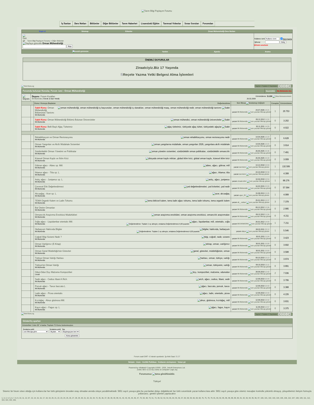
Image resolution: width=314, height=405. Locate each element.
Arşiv (138, 362)
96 (256, 398)
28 (76, 398)
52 (161, 398)
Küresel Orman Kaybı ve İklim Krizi (52, 158)
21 (55, 398)
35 (100, 398)
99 (117, 398)
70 (141, 398)
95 (253, 398)
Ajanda (217, 52)
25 (67, 398)
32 (88, 398)
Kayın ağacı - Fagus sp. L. (47, 307)
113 (3, 400)
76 (203, 398)
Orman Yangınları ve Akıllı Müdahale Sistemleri (57, 144)
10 (20, 398)
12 (26, 398)
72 (97, 398)
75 (206, 398)
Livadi (37, 274)
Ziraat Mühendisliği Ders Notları (221, 31)
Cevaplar (275, 103)
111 (305, 398)
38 (108, 398)
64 (173, 398)
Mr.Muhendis (37, 99)
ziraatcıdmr (241, 181)
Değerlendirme (224, 103)
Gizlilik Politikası (149, 362)
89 (235, 398)
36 (103, 398)
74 (150, 398)
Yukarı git (182, 362)
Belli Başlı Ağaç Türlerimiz (60, 127)
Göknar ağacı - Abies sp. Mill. (49, 165)
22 (58, 398)
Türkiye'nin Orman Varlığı (47, 265)
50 (144, 398)
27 (73, 398)
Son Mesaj (241, 103)
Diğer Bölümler (58, 41)
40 (114, 398)
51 (153, 398)
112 (308, 398)
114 (6, 400)
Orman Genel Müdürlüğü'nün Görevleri (53, 251)
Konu (37, 103)
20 (52, 398)
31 (85, 398)
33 (91, 398)
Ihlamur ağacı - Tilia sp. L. (47, 172)
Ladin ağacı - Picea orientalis (48, 293)
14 (35, 398)
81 (214, 398)
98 (229, 398)
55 (176, 398)
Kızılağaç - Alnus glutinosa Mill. (50, 300)
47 (138, 398)
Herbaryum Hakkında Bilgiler (48, 229)
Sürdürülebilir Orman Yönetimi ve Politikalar (55, 151)
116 (14, 400)
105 (281, 398)
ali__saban (241, 202)
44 (132, 398)
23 (61, 398)
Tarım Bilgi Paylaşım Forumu (38, 41)
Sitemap (84, 31)
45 (129, 398)
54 (167, 398)
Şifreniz (257, 42)
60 (185, 398)
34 (94, 398)
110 (289, 398)
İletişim (131, 362)
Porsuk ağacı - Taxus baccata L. (50, 286)
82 (220, 398)
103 (273, 398)
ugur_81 (242, 195)
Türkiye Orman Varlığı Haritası (49, 258)
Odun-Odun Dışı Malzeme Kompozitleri (53, 272)
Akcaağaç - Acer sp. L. (46, 193)
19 (50, 398)
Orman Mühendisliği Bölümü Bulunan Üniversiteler (71, 120)
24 (64, 398)
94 (250, 398)
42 (123, 398)
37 (105, 398)
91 (241, 398)
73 (156, 398)
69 (197, 398)
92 (244, 398)
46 (135, 398)
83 (217, 398)
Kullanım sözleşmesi (167, 362)
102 (269, 398)
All (289, 86)
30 (82, 398)
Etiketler (128, 31)
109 (301, 398)
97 (259, 398)
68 (200, 398)
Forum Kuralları (48, 96)
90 (238, 398)
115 (10, 400)
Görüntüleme (286, 103)
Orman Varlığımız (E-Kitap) (48, 244)
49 (158, 398)
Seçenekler (270, 91)
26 (70, 398)
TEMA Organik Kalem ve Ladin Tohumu (53, 200)
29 (79, 398)
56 (179, 398)
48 (147, 398)
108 (297, 398)
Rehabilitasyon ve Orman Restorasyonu (54, 137)
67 (29, 398)
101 (265, 398)
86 (226, 398)
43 (126, 398)
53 (164, 398)
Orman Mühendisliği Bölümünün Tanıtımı (44, 110)
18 (47, 398)
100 (262, 398)
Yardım (165, 52)
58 (188, 398)
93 (247, 398)
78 (208, 398)
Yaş (63, 329)
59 (191, 398)
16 (41, 398)
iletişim (299, 391)
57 (182, 398)
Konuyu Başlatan (48, 103)
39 (111, 398)
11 (23, 398)
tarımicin (242, 167)
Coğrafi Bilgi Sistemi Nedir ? (48, 237)
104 (277, 398)
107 (293, 398)
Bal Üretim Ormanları (45, 208)
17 (44, 398)
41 (120, 398)
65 (170, 398)
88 (232, 398)
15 (38, 398)
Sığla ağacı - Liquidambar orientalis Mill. (54, 221)
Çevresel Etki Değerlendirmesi (49, 186)
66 (194, 398)
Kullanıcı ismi (259, 39)
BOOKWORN (242, 224)
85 (223, 398)
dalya (244, 231)
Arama (267, 52)
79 (211, 398)
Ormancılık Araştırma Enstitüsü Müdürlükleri (56, 215)
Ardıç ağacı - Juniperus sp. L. (49, 179)
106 (285, 398)
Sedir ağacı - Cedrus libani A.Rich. (51, 279)
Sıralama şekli (28, 329)
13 (32, 398)
